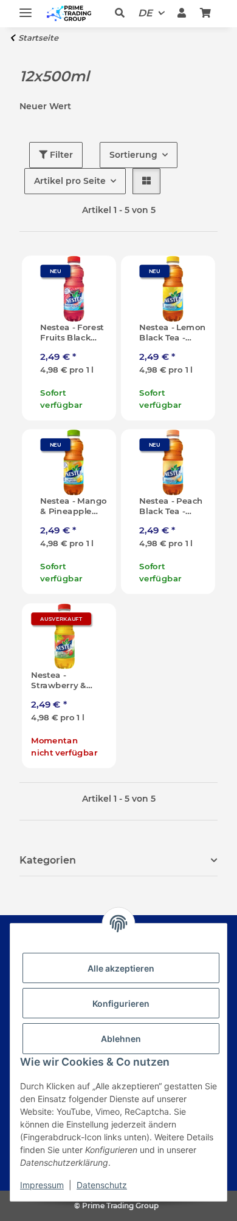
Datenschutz (102, 1185)
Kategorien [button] (47, 860)
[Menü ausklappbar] (25, 7)
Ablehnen (121, 1038)
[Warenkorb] (205, 13)
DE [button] (145, 13)
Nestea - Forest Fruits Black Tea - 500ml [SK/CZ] (72, 332)
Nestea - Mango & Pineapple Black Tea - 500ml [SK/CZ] (73, 506)
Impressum (42, 1185)
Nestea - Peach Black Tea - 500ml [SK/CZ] (171, 506)
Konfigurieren (120, 1003)
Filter (60, 154)
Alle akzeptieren (121, 968)
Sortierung (133, 154)
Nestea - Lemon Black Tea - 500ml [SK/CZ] (172, 332)
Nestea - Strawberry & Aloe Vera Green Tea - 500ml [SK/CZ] (60, 680)
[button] (123, 13)
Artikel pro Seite (70, 180)
